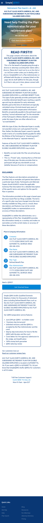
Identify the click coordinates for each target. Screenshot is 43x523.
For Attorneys (26, 513)
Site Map (4, 510)
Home (3, 507)
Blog (23, 507)
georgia (24, 244)
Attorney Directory (28, 516)
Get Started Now (21, 287)
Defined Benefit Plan (16, 262)
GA (3, 365)
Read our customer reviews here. (14, 353)
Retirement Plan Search (17, 8)
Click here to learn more (21, 40)
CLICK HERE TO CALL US (21, 380)
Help (3, 513)
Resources (25, 510)
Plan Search (5, 516)
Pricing (24, 519)
